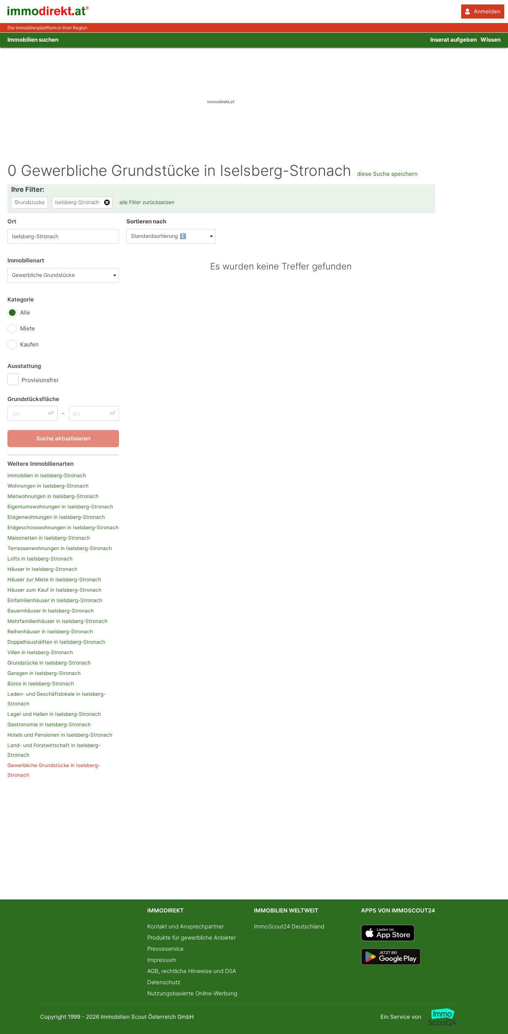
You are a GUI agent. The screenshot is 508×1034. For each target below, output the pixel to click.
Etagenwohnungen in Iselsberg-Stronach (56, 517)
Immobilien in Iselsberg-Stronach (46, 475)
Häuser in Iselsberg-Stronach (42, 569)
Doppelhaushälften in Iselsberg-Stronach (56, 642)
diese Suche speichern (387, 173)
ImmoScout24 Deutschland (289, 926)
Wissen (490, 39)
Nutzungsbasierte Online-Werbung (192, 993)
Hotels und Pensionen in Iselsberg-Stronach (59, 735)
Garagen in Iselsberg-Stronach (44, 673)
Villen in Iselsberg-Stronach (40, 652)
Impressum (161, 959)
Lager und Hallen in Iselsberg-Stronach (54, 714)
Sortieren (146, 221)
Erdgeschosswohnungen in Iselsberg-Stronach (63, 527)
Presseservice (165, 948)
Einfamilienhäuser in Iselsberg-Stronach (54, 600)
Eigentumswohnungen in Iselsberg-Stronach (60, 507)
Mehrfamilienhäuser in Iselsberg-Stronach (57, 621)
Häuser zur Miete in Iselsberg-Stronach (54, 579)
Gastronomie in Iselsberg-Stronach (49, 724)
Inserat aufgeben (453, 39)
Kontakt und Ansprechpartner (185, 926)
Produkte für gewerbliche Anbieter (191, 937)
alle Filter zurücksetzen (146, 202)
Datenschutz (163, 982)
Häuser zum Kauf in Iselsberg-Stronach (54, 590)
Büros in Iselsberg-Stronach (40, 683)
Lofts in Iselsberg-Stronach (40, 559)
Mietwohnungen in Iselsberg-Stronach (53, 496)
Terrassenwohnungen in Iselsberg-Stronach (59, 548)
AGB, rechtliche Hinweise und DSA (191, 971)
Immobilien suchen (32, 39)
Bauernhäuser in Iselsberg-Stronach (50, 611)
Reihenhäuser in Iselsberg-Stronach (50, 631)
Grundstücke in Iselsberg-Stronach (49, 663)
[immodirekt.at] (48, 13)
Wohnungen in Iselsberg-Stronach (48, 486)
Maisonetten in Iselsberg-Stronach (48, 538)
